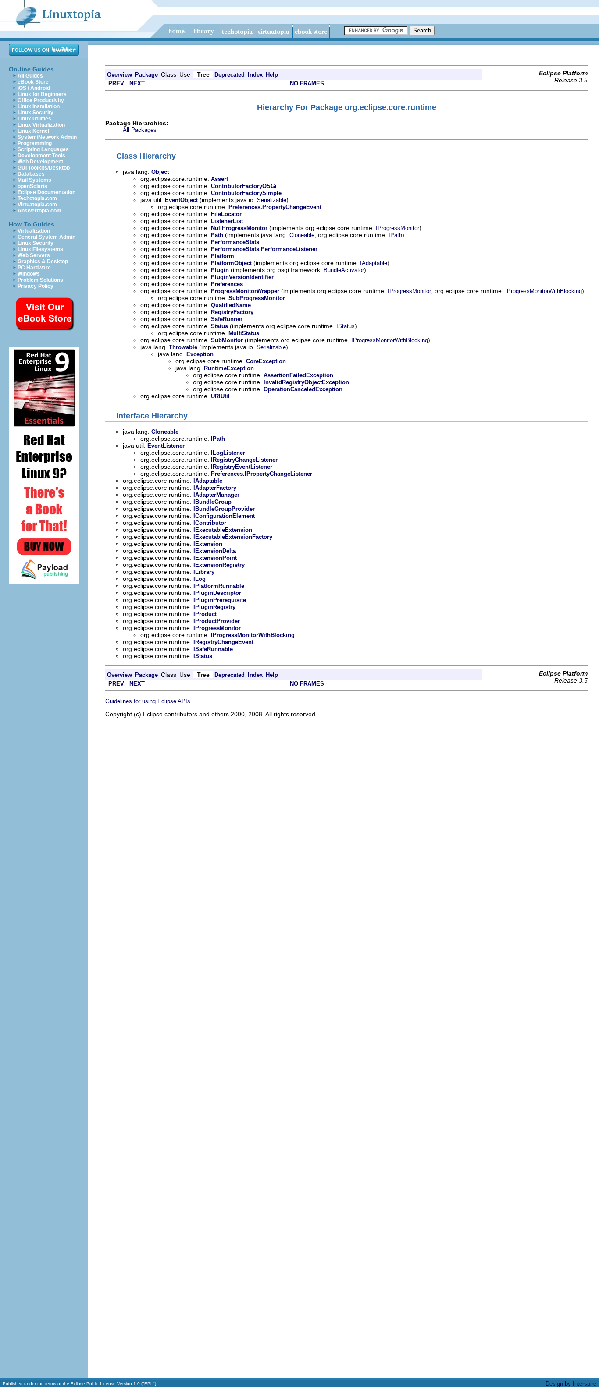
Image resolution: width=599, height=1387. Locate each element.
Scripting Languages (43, 149)
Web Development (40, 162)
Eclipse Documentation (46, 192)
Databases (31, 174)
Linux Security (35, 113)
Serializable (271, 200)
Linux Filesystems (40, 249)
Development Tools (41, 155)
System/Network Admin (47, 137)
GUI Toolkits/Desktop (44, 168)
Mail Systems (34, 180)
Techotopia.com (37, 198)
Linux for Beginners (42, 94)
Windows (29, 274)
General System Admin (46, 237)
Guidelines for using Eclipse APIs (147, 701)
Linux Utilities (34, 119)
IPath (395, 235)
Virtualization (34, 231)
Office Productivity (41, 100)
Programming (35, 143)
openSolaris (32, 186)
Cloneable (301, 235)
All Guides (30, 76)
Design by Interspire (571, 1383)
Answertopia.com (39, 211)
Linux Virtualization (41, 125)
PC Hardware (34, 268)
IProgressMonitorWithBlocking (543, 291)
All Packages (140, 130)
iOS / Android (34, 88)
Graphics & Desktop (43, 261)
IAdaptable (373, 263)
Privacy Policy (35, 286)
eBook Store (33, 82)
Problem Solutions (40, 280)
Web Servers (34, 255)
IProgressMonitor (397, 228)
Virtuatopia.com (37, 205)
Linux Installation (39, 106)
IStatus (345, 326)
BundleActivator (344, 270)
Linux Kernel (33, 131)
